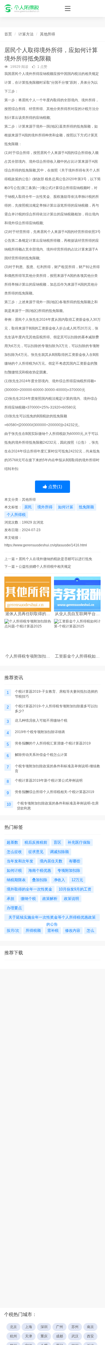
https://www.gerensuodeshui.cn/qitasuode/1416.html (45, 545)
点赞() (54, 486)
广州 (59, 1327)
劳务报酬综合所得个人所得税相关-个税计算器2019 (54, 792)
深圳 (44, 1327)
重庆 (44, 1336)
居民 (28, 507)
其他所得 (47, 34)
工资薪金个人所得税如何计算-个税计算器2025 (77, 656)
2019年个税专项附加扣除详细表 (40, 732)
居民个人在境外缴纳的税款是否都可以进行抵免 (55, 559)
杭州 (13, 1336)
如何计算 (65, 507)
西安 (90, 1336)
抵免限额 (86, 507)
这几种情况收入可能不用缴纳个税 (41, 720)
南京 (90, 1327)
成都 (59, 1336)
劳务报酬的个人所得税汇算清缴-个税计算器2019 (53, 743)
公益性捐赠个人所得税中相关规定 (45, 567)
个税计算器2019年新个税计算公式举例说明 (49, 780)
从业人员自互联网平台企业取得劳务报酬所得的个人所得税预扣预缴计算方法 (77, 614)
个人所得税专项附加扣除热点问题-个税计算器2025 (27, 656)
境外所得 (44, 507)
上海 (28, 1327)
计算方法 (26, 34)
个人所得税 (16, 514)
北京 (13, 1327)
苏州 (74, 1327)
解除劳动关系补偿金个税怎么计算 (41, 755)
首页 (8, 34)
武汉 (74, 1336)
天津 (28, 1336)
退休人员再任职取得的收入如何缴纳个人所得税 (27, 614)
